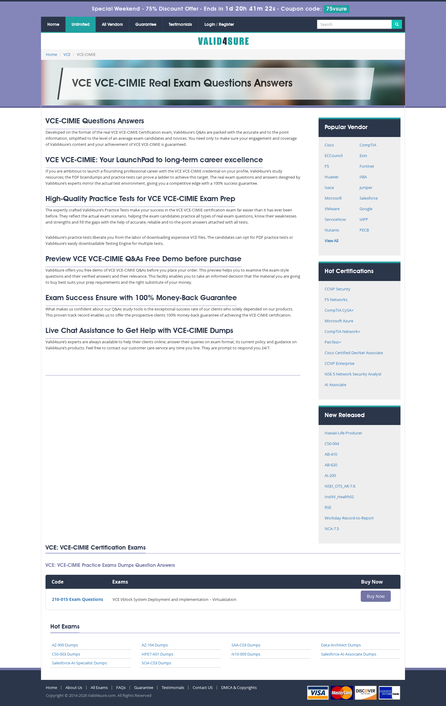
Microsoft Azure (339, 321)
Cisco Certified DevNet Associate (354, 353)
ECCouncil (334, 156)
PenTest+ (333, 342)
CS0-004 (332, 444)
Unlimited (81, 24)
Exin (363, 156)
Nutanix (332, 230)
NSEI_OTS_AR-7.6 (340, 486)
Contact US (203, 687)
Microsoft (333, 198)
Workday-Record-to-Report (349, 518)
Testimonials (180, 24)
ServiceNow (335, 220)
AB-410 (331, 454)
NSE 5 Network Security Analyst (353, 374)
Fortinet (367, 166)
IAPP (364, 220)
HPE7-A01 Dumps (157, 654)
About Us (74, 687)
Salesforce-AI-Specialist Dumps (79, 663)
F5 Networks (336, 300)
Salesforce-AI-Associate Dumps (348, 654)
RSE (328, 508)
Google (366, 209)
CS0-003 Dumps (66, 654)
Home (53, 24)
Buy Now (376, 596)
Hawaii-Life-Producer (343, 433)
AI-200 (330, 476)
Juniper (366, 188)
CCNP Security (337, 289)
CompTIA (368, 145)
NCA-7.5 (332, 529)
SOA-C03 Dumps (156, 663)
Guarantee (145, 24)
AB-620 (331, 465)
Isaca (329, 188)
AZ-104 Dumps (155, 645)
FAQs (121, 687)
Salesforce (369, 198)
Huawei (331, 177)
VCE (66, 54)
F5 (327, 166)
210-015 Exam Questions (77, 599)
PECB (364, 230)
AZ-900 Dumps (65, 645)
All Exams (99, 687)
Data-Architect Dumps (341, 645)
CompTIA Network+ (342, 332)
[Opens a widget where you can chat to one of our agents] (423, 695)
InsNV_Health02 (339, 497)
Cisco (329, 145)
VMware (332, 209)
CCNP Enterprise (339, 364)
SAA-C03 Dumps (245, 645)
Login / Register (219, 24)
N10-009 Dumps (245, 654)
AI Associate (335, 385)
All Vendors (112, 24)
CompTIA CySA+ (339, 310)
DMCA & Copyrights (239, 687)
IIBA (363, 177)
